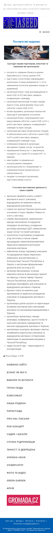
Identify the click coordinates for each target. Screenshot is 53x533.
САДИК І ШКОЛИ (17, 434)
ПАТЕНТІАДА (14, 410)
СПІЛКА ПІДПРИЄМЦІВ (21, 441)
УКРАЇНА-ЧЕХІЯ (16, 457)
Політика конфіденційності (26, 523)
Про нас (9, 521)
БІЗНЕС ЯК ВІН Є (17, 372)
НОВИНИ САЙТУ (17, 364)
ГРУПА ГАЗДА (15, 387)
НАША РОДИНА (16, 403)
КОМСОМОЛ (14, 395)
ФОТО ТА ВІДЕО (16, 472)
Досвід (19, 521)
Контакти (40, 521)
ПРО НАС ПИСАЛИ (18, 418)
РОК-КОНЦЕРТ (15, 426)
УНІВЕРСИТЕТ (15, 465)
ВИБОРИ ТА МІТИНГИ (20, 380)
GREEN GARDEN (16, 480)
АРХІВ (10, 488)
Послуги (29, 521)
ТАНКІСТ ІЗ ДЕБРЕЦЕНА (21, 449)
